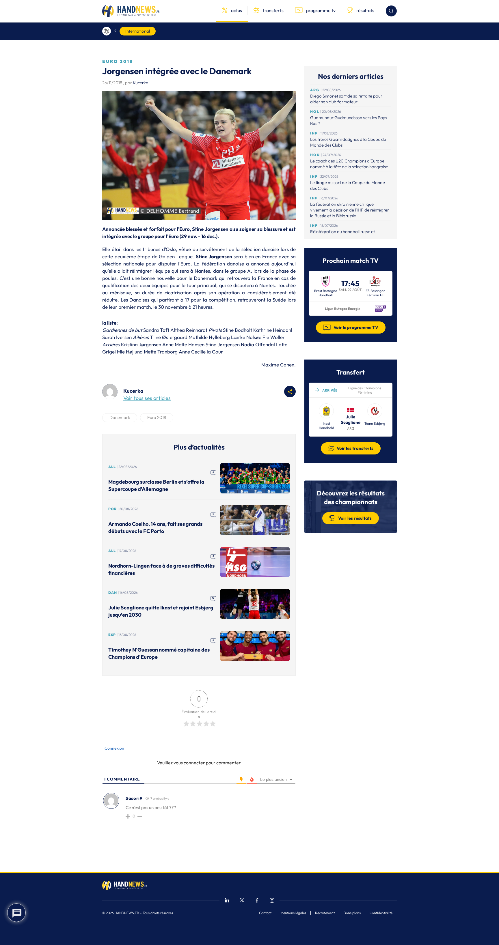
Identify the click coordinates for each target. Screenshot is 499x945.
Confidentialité (381, 913)
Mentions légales (293, 913)
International (137, 31)
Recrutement (325, 913)
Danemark (119, 417)
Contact (265, 913)
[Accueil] (106, 31)
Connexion (114, 748)
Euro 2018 (156, 417)
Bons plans (352, 913)
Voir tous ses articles (147, 398)
